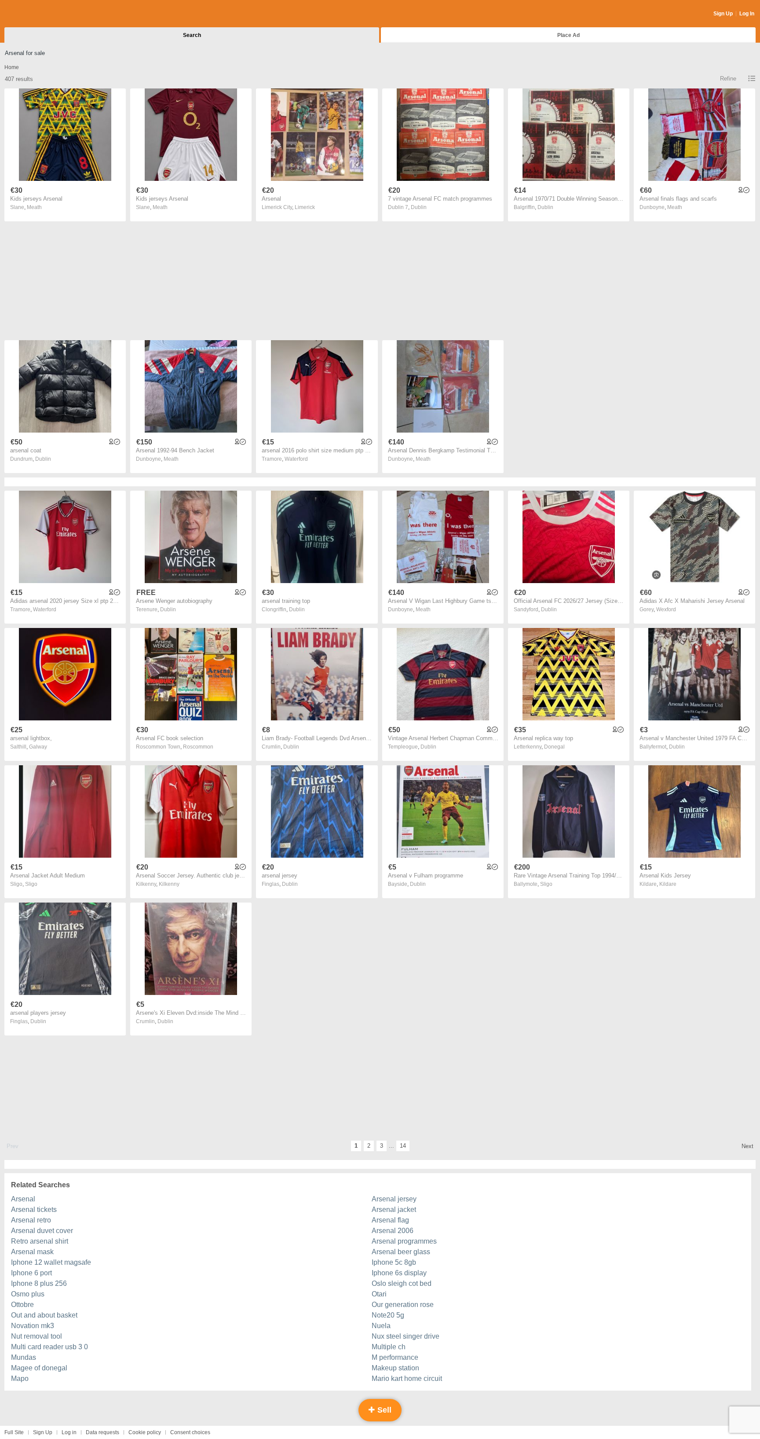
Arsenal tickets (34, 1209)
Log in (69, 1432)
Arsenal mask (32, 1251)
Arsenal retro (31, 1220)
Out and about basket (44, 1315)
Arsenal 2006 (392, 1230)
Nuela (381, 1325)
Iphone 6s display (399, 1273)
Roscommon (198, 747)
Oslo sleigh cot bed (401, 1283)
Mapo (20, 1378)
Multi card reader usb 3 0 (49, 1347)
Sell (383, 1410)
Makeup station (395, 1368)
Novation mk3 (32, 1325)
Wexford (666, 609)
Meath (34, 207)
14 (403, 1145)
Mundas (23, 1357)
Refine (728, 78)
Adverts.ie (38, 14)
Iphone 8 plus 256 (39, 1283)
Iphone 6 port (31, 1273)
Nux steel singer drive (405, 1336)
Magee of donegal (39, 1368)
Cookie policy (144, 1432)
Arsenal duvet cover (42, 1230)
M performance (395, 1357)
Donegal (554, 747)
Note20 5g (388, 1315)
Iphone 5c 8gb (394, 1262)
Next (747, 1146)
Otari (379, 1294)
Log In (746, 14)
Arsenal (23, 1199)
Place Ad (568, 35)
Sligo (31, 884)
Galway (38, 747)
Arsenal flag (390, 1220)
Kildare (667, 884)
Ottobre (22, 1304)
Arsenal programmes (404, 1241)
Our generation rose (403, 1304)
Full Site (14, 1432)
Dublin (419, 207)
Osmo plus (27, 1294)
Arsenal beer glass (401, 1251)
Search (192, 35)
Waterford (296, 459)
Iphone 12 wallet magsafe (51, 1262)
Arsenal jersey (394, 1199)
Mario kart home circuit (407, 1378)
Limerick (305, 207)
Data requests (102, 1432)
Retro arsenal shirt (39, 1241)
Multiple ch (389, 1347)
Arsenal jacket (394, 1209)
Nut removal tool (36, 1336)
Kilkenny (169, 884)
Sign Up (723, 14)
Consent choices (190, 1432)
